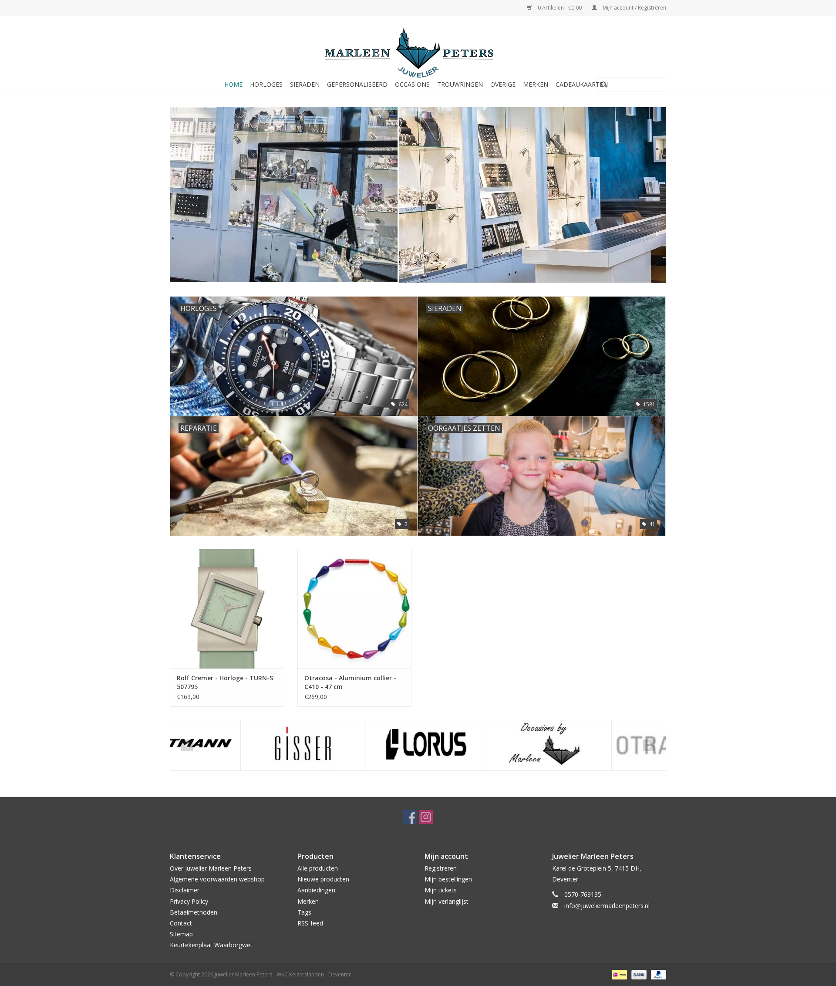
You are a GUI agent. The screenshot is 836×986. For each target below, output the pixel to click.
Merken (535, 84)
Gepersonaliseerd (357, 84)
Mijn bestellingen (448, 879)
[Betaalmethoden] (618, 974)
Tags (304, 912)
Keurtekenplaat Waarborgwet (211, 945)
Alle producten (317, 868)
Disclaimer (184, 890)
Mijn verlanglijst (447, 901)
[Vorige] (187, 189)
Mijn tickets (441, 890)
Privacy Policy (189, 901)
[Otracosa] (602, 745)
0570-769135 (582, 894)
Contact (181, 923)
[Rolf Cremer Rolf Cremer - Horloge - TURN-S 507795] (227, 609)
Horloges (266, 84)
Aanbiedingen (316, 890)
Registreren (441, 868)
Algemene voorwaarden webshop (217, 879)
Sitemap (181, 934)
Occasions (412, 84)
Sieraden (305, 84)
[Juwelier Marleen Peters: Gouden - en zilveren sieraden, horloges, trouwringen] (418, 48)
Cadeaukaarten (582, 84)
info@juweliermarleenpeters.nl (607, 906)
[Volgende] (649, 189)
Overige (503, 84)
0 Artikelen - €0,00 (559, 7)
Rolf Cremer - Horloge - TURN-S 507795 (225, 682)
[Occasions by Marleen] (479, 745)
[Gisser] (231, 745)
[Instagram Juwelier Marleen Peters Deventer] (426, 817)
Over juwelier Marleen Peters (211, 868)
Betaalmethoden (193, 912)
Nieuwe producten (323, 879)
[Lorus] (355, 745)
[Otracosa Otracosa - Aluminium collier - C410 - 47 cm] (354, 609)
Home (233, 84)
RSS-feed (310, 923)
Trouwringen (460, 84)
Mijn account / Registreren (633, 7)
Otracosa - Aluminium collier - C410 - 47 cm (350, 682)
